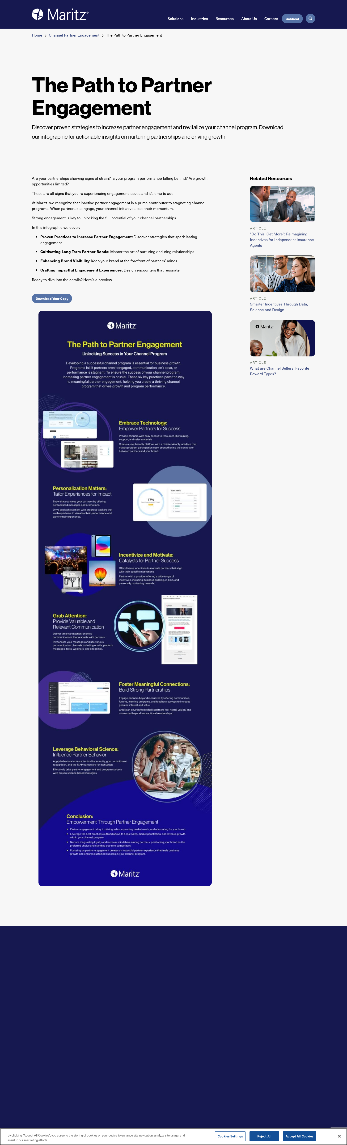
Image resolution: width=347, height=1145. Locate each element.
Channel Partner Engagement (74, 35)
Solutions (175, 18)
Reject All (264, 1136)
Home (37, 35)
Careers (271, 18)
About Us (249, 18)
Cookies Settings (230, 1136)
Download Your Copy (52, 298)
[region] (173, 1136)
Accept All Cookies (299, 1136)
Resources (225, 18)
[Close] (339, 1136)
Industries (199, 18)
